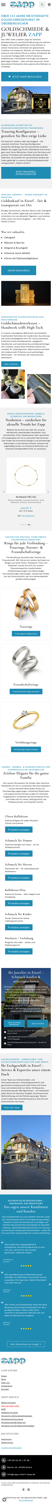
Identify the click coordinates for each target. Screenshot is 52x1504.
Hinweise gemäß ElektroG (13, 1422)
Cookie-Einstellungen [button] (11, 1447)
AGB (3, 1409)
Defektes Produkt (9, 1412)
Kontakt (5, 1389)
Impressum (6, 1439)
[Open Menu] (3, 5)
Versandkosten (28, 516)
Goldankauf (6, 1386)
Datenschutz (7, 1442)
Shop (3, 1379)
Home (4, 1376)
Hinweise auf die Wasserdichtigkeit (17, 1426)
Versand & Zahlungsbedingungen (16, 1416)
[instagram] (28, 1489)
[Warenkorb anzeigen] (49, 4)
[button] (4, 491)
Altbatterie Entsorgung (12, 1419)
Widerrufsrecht (8, 1402)
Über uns (5, 1382)
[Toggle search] (42, 4)
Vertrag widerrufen (10, 1406)
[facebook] (23, 1489)
